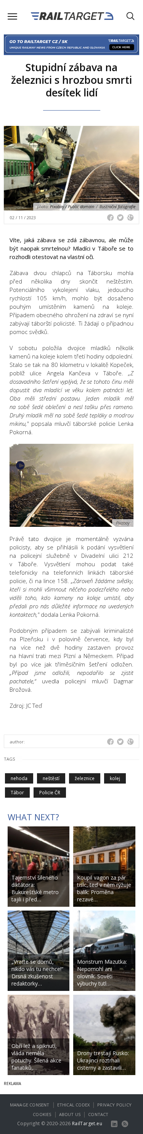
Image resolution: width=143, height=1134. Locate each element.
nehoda (19, 778)
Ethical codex (73, 1105)
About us (70, 1114)
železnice (85, 778)
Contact (98, 1114)
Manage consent (30, 1105)
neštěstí (51, 778)
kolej (115, 778)
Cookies (42, 1114)
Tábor (17, 792)
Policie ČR (49, 792)
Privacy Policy (114, 1105)
